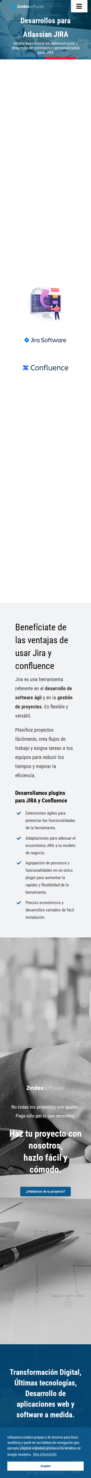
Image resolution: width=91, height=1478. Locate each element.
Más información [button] (45, 1454)
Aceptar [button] (45, 1466)
